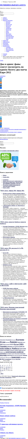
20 (6, 368)
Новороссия (9, 35)
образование (17, 353)
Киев (7, 31)
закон (4, 352)
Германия (7, 342)
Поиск (1, 12)
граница (16, 350)
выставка (6, 350)
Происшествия (10, 50)
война (2, 348)
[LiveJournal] (14, 86)
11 (2, 367)
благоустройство (19, 346)
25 (2, 370)
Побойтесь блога (7, 264)
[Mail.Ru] (14, 84)
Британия (8, 25)
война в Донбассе (12, 348)
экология (13, 359)
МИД (1, 344)
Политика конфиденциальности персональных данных (11, 185)
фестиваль (23, 357)
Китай (24, 342)
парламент (22, 353)
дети (19, 350)
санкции (25, 355)
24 (0, 370)
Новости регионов (7, 20)
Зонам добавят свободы (7, 416)
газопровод (12, 350)
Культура (5, 19)
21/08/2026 (2, 427)
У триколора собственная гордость (11, 424)
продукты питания (18, 355)
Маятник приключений (7, 309)
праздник (3, 355)
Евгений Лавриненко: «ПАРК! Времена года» (15, 226)
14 (8, 367)
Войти (4, 175)
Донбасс (8, 27)
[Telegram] (14, 79)
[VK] (14, 81)
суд (6, 357)
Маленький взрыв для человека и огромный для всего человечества (15, 319)
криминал (3, 353)
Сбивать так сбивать (7, 432)
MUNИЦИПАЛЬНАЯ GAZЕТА (13, 5)
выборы (2, 350)
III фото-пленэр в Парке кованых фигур (14, 193)
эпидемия (17, 359)
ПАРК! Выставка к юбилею (10, 288)
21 (8, 368)
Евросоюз (19, 342)
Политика (5, 43)
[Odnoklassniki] (14, 82)
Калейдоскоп (6, 46)
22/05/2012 (2, 76)
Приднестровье (10, 36)
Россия (16, 344)
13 (6, 367)
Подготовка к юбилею (9, 237)
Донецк (13, 342)
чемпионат (6, 128)
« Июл (1, 373)
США (21, 344)
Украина (3, 346)
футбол (2, 359)
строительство (2, 357)
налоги (13, 353)
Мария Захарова (6, 344)
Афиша (5, 17)
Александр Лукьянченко (6, 339)
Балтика (8, 23)
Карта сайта (6, 187)
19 (4, 368)
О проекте (5, 179)
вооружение (23, 348)
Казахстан (8, 29)
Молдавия (8, 34)
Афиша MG (20, 190)
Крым (7, 32)
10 (0, 367)
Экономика (6, 44)
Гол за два (5, 252)
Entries (6, 177)
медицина (9, 353)
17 (0, 368)
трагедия (9, 357)
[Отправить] (14, 88)
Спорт (7, 51)
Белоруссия (9, 24)
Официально (6, 42)
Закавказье (8, 28)
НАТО (12, 344)
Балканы (8, 21)
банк (13, 346)
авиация (9, 346)
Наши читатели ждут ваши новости (12, 181)
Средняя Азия (9, 38)
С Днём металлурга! (8, 297)
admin (1, 77)
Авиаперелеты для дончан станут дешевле (11, 132)
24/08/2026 (2, 418)
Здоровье (8, 47)
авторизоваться (4, 139)
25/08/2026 (2, 410)
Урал (7, 39)
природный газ (10, 355)
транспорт (15, 357)
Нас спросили (9, 48)
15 (9, 367)
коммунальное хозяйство (15, 352)
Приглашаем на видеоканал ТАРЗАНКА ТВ (15, 312)
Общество (5, 40)
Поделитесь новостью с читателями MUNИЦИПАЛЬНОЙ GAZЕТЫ (12, 183)
